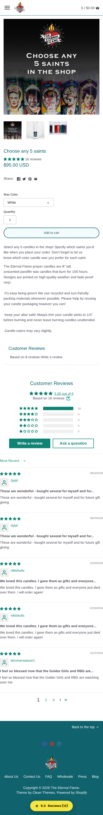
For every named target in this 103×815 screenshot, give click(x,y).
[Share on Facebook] (18, 178)
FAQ (48, 776)
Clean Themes (44, 792)
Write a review (51, 357)
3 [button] (54, 700)
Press (82, 776)
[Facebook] (45, 744)
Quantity (9, 211)
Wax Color (11, 194)
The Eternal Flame (65, 788)
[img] (10, 474)
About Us (11, 776)
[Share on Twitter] (24, 178)
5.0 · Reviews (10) (54, 806)
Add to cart (51, 232)
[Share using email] (35, 178)
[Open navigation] (7, 7)
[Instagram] (59, 744)
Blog (95, 776)
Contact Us (31, 776)
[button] (14, 159)
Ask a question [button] (73, 443)
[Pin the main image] (30, 178)
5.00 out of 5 (64, 394)
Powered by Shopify (72, 792)
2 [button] (46, 700)
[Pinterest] (52, 744)
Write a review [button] (29, 443)
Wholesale (65, 776)
